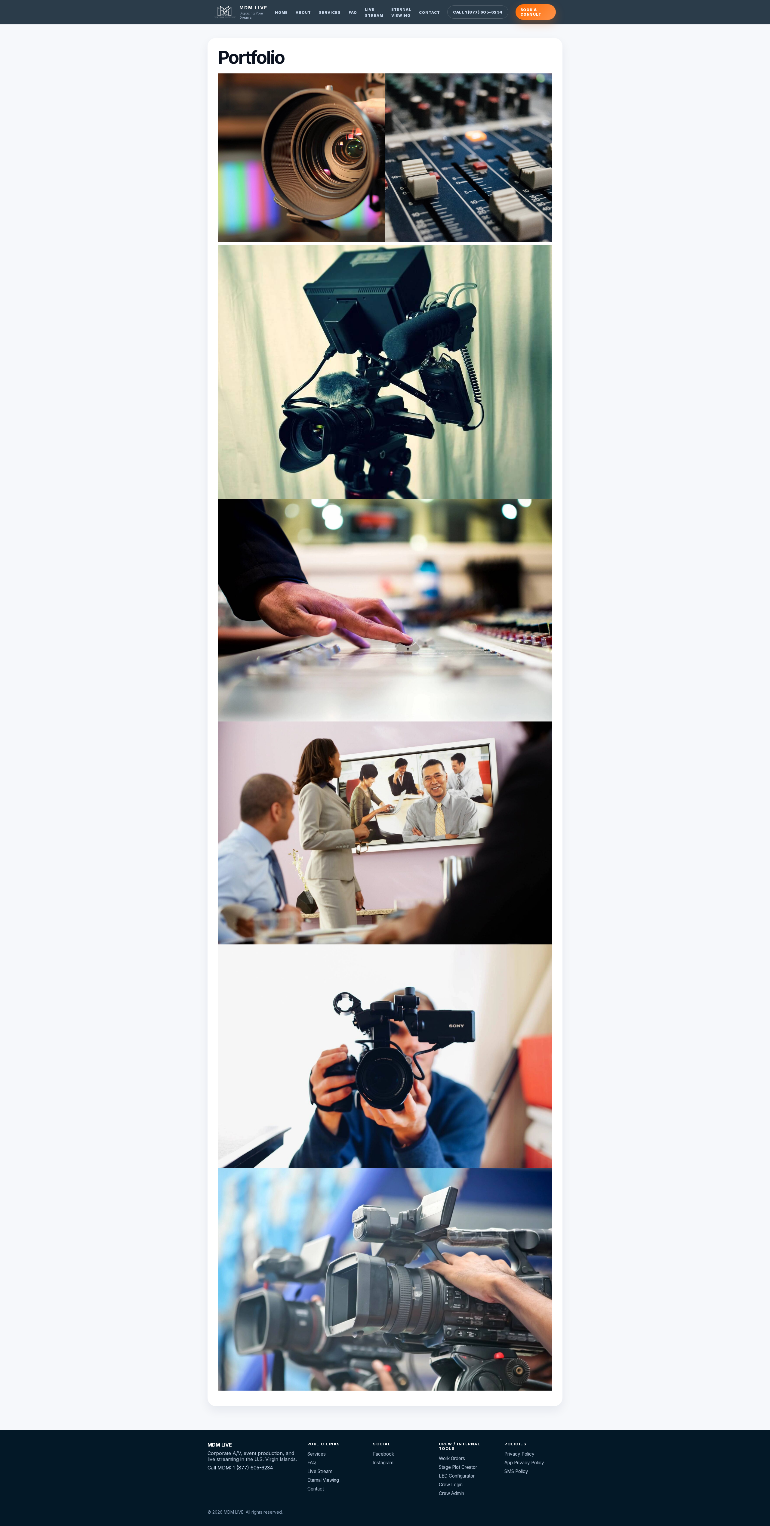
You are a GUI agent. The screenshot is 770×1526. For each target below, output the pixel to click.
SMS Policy (516, 1471)
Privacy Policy (519, 1454)
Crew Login (451, 1484)
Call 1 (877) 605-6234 (477, 12)
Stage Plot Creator (458, 1467)
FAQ (353, 12)
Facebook (383, 1454)
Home (281, 12)
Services (330, 12)
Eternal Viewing (323, 1480)
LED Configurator (457, 1476)
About (303, 12)
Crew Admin (451, 1493)
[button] (301, 157)
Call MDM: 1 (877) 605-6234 (240, 1468)
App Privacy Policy (524, 1463)
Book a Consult (531, 12)
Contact (429, 12)
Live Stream (319, 1471)
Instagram (383, 1463)
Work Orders (452, 1458)
